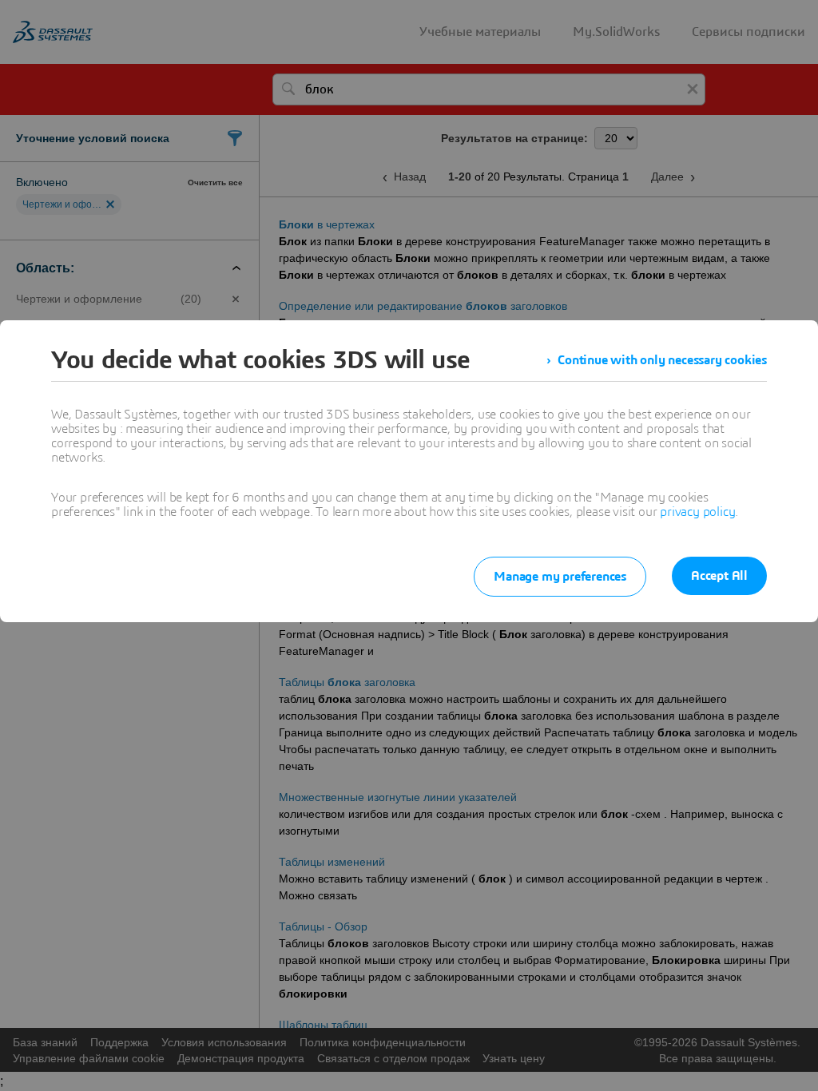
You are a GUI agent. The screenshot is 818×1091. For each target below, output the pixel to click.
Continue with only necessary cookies (662, 360)
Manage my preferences (560, 576)
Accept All (719, 575)
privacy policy (697, 512)
